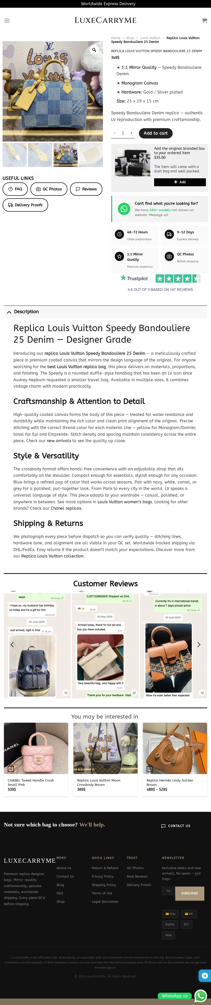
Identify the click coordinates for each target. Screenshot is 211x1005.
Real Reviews (137, 876)
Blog (60, 885)
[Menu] (7, 20)
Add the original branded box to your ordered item (179, 150)
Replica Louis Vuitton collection (52, 556)
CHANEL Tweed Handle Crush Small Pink (31, 782)
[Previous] (12, 644)
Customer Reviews (105, 584)
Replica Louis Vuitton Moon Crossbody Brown (98, 782)
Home (115, 38)
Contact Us (179, 826)
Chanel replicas (66, 508)
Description (26, 311)
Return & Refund (105, 868)
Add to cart (156, 133)
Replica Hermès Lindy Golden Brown (170, 782)
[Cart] (204, 20)
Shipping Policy (104, 885)
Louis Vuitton (150, 38)
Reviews (89, 189)
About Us (64, 868)
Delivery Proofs (28, 205)
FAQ (18, 189)
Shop (130, 38)
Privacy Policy (103, 876)
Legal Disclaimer (105, 902)
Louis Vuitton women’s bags (125, 501)
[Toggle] (9, 311)
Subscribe (189, 893)
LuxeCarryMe (105, 20)
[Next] (198, 644)
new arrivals (59, 440)
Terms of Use (102, 893)
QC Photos (52, 189)
